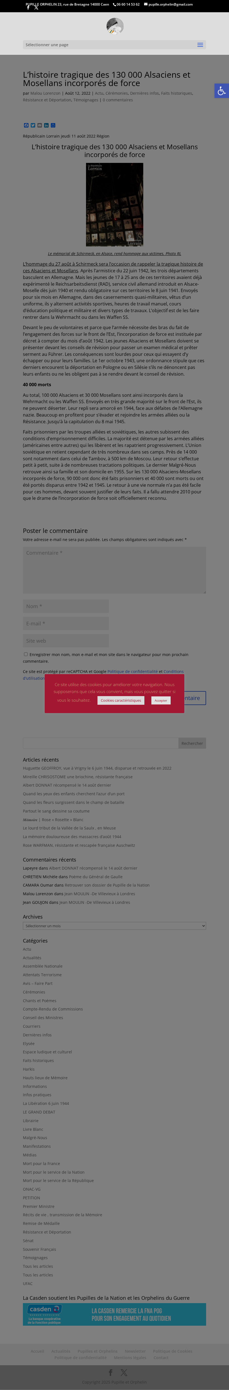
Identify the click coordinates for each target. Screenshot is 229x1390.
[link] (221, 91)
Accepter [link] (161, 700)
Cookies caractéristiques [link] (121, 700)
